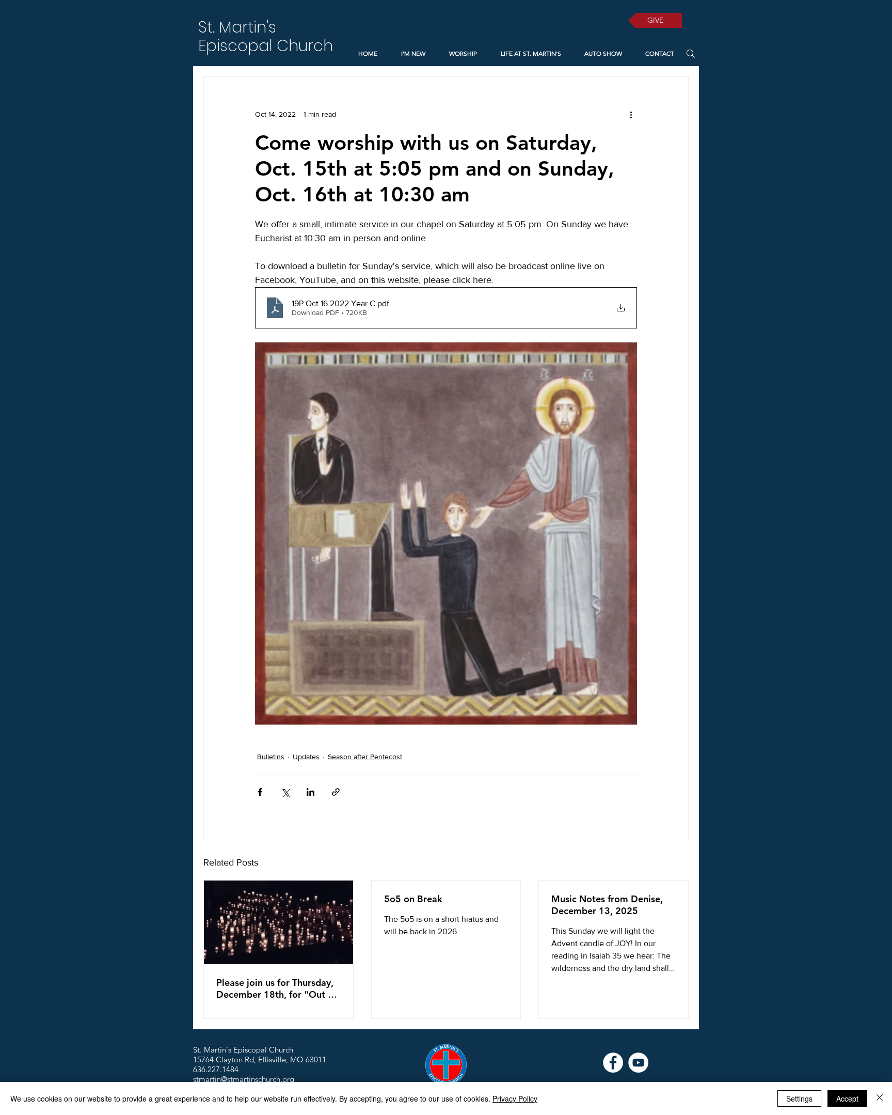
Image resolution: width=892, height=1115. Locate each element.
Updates (306, 756)
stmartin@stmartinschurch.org (243, 1079)
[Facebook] (613, 1063)
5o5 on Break (413, 899)
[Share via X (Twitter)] (285, 792)
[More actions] (631, 114)
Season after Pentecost (365, 756)
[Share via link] (336, 792)
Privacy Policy (514, 1098)
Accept (847, 1098)
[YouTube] (638, 1063)
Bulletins (270, 756)
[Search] (690, 53)
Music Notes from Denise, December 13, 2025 (607, 905)
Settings (799, 1098)
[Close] (879, 1098)
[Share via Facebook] (260, 792)
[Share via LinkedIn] (310, 792)
